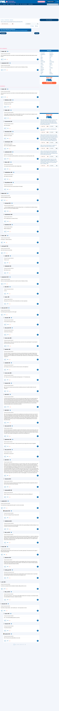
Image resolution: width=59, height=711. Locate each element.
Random (4, 4)
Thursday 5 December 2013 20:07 (8, 412)
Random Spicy (12, 4)
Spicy (8, 4)
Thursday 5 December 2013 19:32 (8, 375)
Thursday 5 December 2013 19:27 (8, 351)
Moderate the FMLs (50, 1)
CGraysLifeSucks (7, 182)
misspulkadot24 (4, 63)
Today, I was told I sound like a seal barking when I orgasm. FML (48, 130)
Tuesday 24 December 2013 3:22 (8, 174)
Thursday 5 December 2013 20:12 (8, 102)
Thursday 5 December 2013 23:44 (8, 205)
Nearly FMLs (30, 4)
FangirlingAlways (8, 172)
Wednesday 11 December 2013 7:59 (9, 572)
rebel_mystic (7, 449)
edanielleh (3, 501)
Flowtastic (6, 383)
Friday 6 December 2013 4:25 (8, 144)
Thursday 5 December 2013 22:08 (8, 523)
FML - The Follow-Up (23, 4)
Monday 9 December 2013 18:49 (8, 594)
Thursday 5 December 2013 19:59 (8, 636)
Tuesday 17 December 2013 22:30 (8, 289)
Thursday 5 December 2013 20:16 (8, 112)
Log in (58, 1)
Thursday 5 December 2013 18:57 (5, 606)
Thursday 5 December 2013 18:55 (5, 503)
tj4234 (6, 394)
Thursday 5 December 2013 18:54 (5, 310)
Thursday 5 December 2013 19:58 (8, 513)
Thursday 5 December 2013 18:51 (5, 195)
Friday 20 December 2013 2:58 (8, 164)
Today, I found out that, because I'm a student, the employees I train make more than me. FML (48, 146)
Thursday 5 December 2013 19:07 (8, 340)
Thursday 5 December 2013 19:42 (8, 385)
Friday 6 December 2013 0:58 (8, 428)
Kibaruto (6, 162)
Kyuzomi (3, 546)
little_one (6, 532)
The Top (17, 4)
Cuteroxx (3, 235)
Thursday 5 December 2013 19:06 (8, 330)
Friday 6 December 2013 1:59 (8, 462)
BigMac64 (3, 193)
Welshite (3, 51)
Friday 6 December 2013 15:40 (8, 481)
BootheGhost (7, 224)
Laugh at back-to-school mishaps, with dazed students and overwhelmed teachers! (15, 30)
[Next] (25, 644)
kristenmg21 (7, 203)
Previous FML (3, 33)
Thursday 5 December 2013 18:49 (5, 53)
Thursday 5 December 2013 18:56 (5, 584)
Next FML (36, 33)
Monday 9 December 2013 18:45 (8, 534)
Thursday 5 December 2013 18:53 (5, 65)
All (1, 4)
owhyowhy (7, 317)
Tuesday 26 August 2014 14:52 (8, 299)
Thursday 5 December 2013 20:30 (8, 268)
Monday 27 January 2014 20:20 (8, 492)
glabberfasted (7, 439)
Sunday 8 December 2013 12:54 (8, 154)
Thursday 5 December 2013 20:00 (9, 258)
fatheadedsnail (7, 131)
